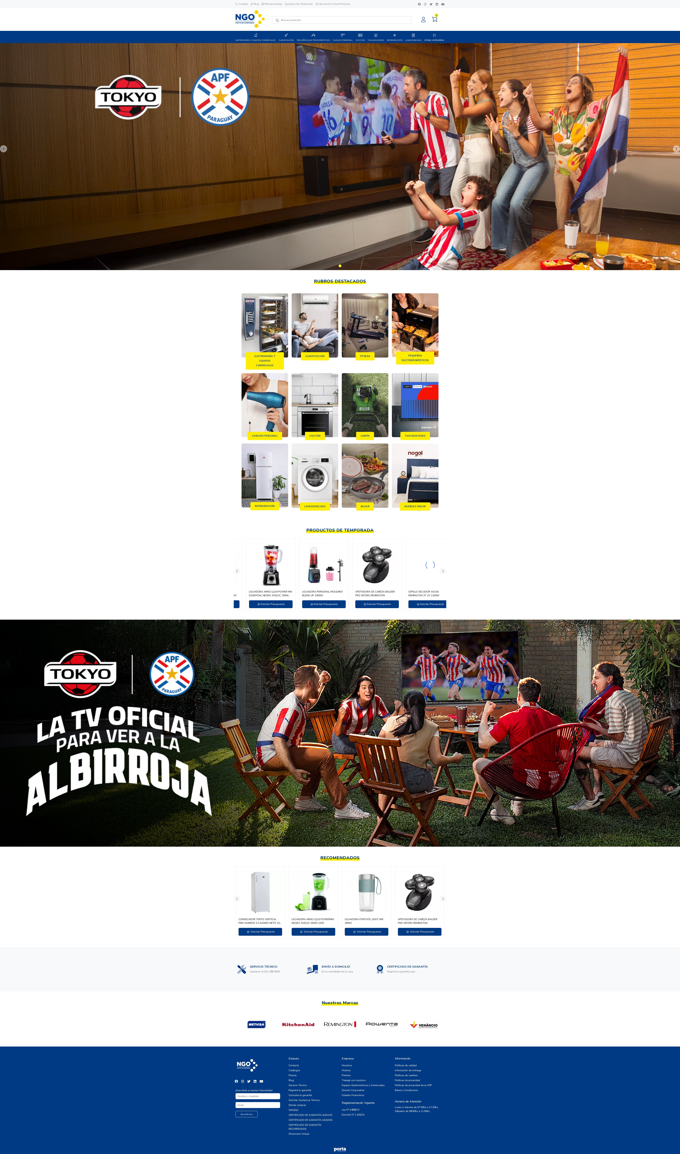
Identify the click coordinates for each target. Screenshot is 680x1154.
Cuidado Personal (343, 40)
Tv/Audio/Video (376, 40)
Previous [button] (237, 571)
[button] (3, 148)
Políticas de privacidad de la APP (413, 1085)
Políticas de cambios (406, 1075)
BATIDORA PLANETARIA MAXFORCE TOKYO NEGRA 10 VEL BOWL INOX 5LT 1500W (419, 593)
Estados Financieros (353, 1095)
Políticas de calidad (406, 1065)
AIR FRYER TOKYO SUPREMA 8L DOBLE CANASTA (416, 921)
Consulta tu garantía (300, 1095)
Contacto (243, 4)
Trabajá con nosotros (354, 1080)
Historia (346, 1070)
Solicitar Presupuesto (262, 604)
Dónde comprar (297, 1105)
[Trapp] (298, 1024)
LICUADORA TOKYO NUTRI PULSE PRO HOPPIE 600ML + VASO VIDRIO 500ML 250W (259, 921)
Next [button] (443, 571)
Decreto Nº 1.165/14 (353, 1114)
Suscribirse (247, 1114)
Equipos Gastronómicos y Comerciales (363, 1085)
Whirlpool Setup (273, 4)
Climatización (286, 40)
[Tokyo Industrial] (382, 1024)
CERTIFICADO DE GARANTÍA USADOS (311, 1120)
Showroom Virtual (299, 1134)
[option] (260, 575)
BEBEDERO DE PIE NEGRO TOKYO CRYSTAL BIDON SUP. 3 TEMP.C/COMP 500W (311, 593)
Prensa (292, 1075)
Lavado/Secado (413, 40)
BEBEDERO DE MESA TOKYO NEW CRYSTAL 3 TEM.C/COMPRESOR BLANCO (258, 593)
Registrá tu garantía (300, 1090)
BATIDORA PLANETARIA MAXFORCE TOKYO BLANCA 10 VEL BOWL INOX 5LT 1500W (313, 921)
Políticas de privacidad (407, 1080)
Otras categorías (434, 40)
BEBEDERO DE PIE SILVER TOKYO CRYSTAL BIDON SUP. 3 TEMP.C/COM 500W (366, 593)
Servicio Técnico (298, 1085)
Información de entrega (408, 1070)
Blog (256, 4)
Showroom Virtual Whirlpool (334, 4)
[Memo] (424, 1024)
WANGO (293, 1110)
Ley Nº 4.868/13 (350, 1109)
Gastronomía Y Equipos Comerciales (255, 40)
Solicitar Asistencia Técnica (304, 1100)
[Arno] (340, 1024)
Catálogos (294, 1070)
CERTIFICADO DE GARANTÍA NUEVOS (310, 1115)
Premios (346, 1075)
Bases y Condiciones (406, 1090)
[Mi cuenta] (423, 19)
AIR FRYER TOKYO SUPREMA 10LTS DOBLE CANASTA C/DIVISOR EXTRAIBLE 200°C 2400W (365, 921)
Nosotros (347, 1065)
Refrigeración (395, 40)
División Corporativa (353, 1090)
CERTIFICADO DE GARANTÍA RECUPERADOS (305, 1127)
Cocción (360, 40)
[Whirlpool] (256, 1024)
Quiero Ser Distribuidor (300, 4)
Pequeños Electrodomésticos (313, 40)
